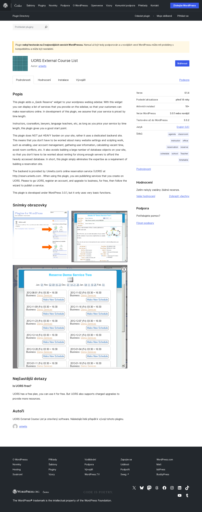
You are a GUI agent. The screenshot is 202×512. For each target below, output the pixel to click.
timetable (183, 160)
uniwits (42, 66)
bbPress (161, 469)
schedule (164, 153)
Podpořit (125, 469)
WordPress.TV (92, 474)
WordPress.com (165, 459)
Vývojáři (81, 79)
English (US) (183, 127)
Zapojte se (126, 459)
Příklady (53, 459)
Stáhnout (182, 63)
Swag (125, 474)
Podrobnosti (23, 79)
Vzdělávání (90, 459)
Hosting (17, 469)
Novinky (17, 464)
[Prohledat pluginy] (46, 27)
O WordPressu (20, 459)
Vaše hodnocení (145, 196)
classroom (183, 134)
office (185, 140)
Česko (46, 492)
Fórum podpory (145, 223)
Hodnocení (44, 79)
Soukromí (17, 474)
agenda (172, 134)
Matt (159, 464)
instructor (175, 140)
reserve (184, 147)
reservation (172, 147)
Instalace (63, 79)
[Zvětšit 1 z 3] (64, 215)
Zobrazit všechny (179, 196)
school (175, 153)
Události (125, 464)
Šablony (53, 464)
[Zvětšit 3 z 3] (123, 269)
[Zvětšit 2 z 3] (123, 215)
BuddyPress (163, 474)
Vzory (52, 474)
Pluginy (52, 469)
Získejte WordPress (184, 5)
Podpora (184, 79)
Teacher (184, 153)
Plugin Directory (21, 16)
